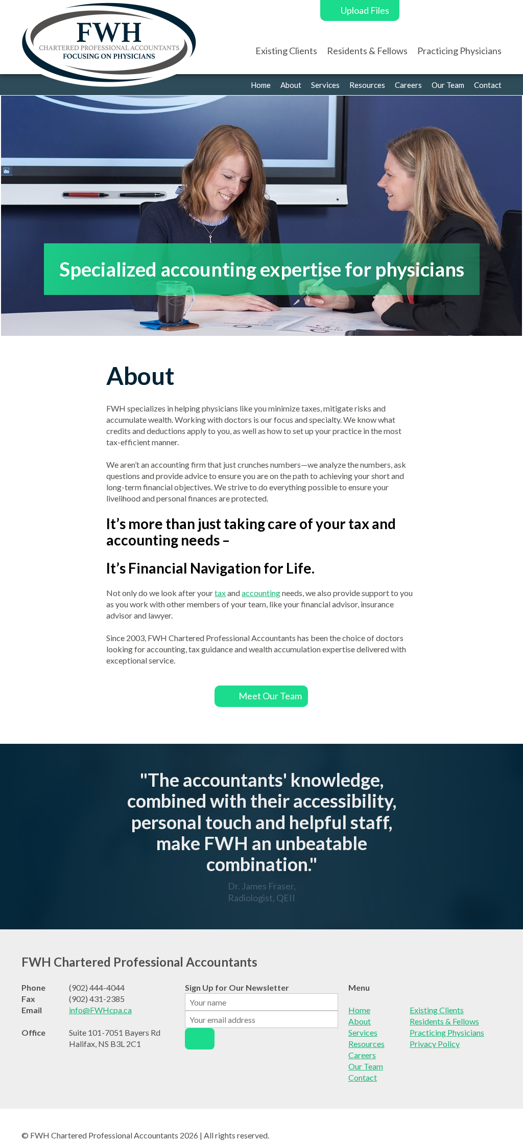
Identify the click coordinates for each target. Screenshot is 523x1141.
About (290, 84)
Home (261, 84)
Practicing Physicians (459, 50)
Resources (367, 84)
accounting (261, 593)
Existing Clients (286, 50)
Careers (408, 84)
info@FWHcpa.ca (100, 1010)
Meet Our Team (270, 695)
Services (325, 84)
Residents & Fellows (367, 50)
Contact (488, 84)
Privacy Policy (435, 1043)
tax (220, 593)
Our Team (448, 84)
